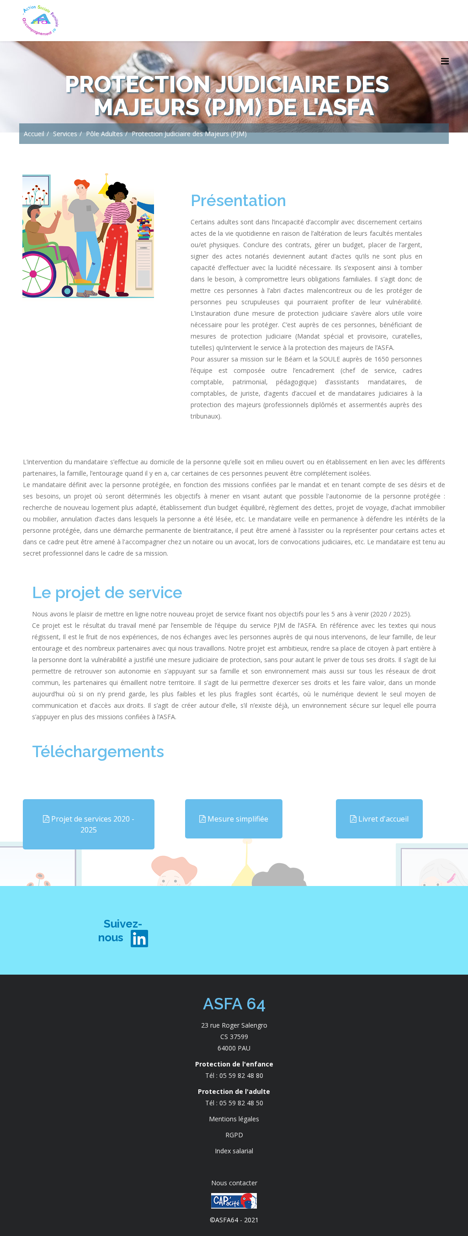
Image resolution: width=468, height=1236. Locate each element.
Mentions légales (234, 1118)
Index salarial (234, 1150)
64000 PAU (234, 1048)
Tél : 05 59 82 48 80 (234, 1075)
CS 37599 (234, 1036)
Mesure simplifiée (237, 819)
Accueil (34, 133)
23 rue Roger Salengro (234, 1025)
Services (65, 133)
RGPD (234, 1134)
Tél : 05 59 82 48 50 (234, 1102)
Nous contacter (234, 1182)
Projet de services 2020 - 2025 (91, 824)
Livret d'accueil (382, 819)
